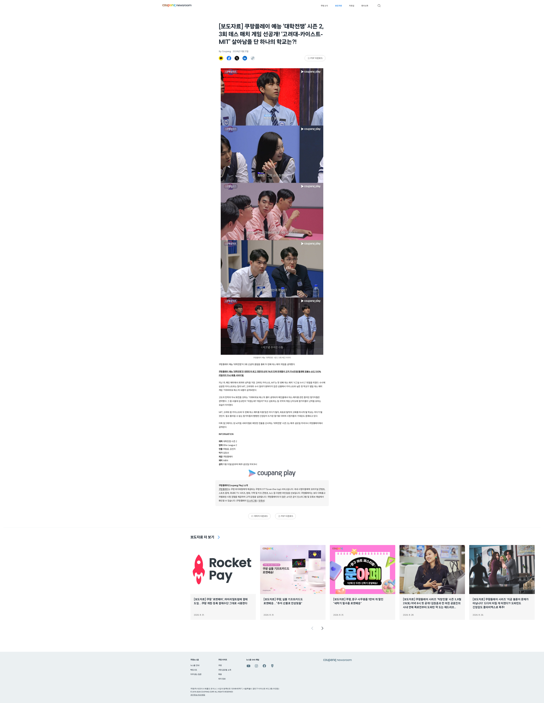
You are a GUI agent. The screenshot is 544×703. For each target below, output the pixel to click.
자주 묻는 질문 (195, 674)
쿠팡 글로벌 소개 (224, 670)
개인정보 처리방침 (197, 695)
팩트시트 (193, 670)
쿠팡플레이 (223, 489)
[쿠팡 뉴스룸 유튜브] (248, 666)
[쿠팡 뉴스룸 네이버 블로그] (272, 666)
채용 (220, 674)
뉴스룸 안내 (194, 665)
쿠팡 (220, 665)
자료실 (351, 6)
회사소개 (364, 6)
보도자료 (338, 6)
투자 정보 (222, 679)
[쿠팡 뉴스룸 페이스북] (264, 666)
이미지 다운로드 (261, 516)
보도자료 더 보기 (202, 537)
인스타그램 (252, 501)
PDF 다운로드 (316, 58)
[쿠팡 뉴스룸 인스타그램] (256, 666)
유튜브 (261, 501)
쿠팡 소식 (324, 6)
